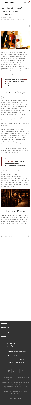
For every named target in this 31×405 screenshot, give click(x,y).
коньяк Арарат (9, 161)
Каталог (4, 323)
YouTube (18, 371)
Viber (22, 371)
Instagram (13, 371)
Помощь (4, 336)
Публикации (5, 332)
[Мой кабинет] (25, 2)
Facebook (9, 371)
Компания (5, 327)
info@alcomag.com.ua (17, 346)
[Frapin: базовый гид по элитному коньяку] (15, 40)
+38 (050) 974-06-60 (15, 343)
